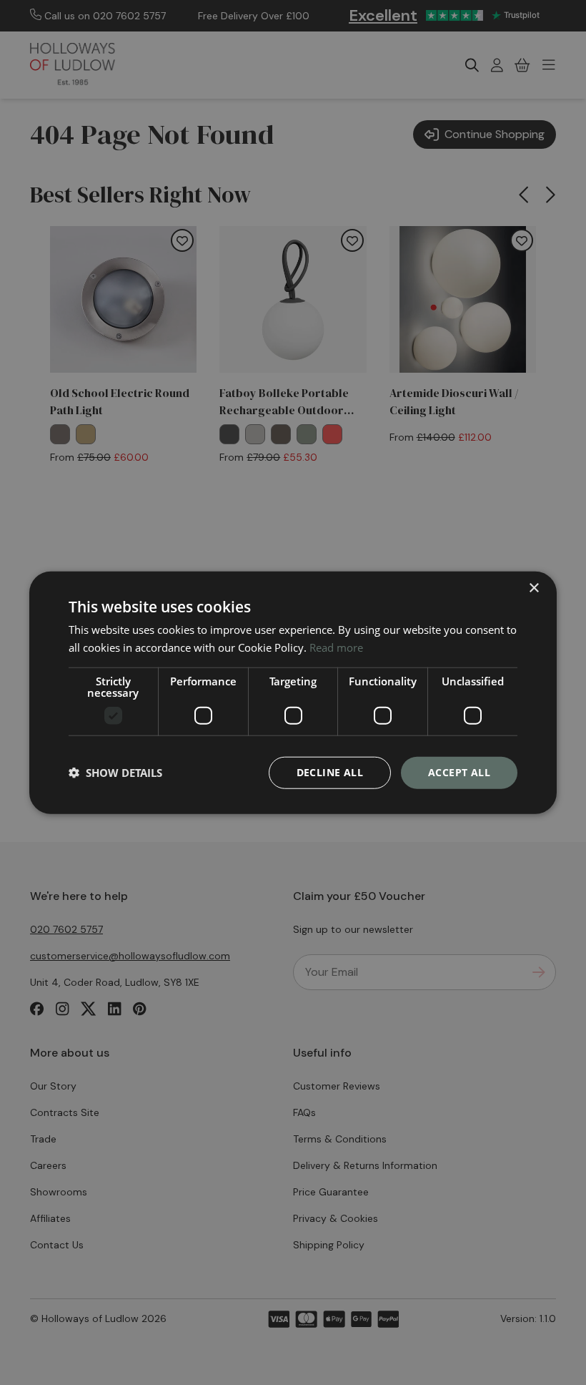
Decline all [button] (330, 772)
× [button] (533, 588)
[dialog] (293, 693)
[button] (115, 772)
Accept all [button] (459, 772)
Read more (336, 647)
